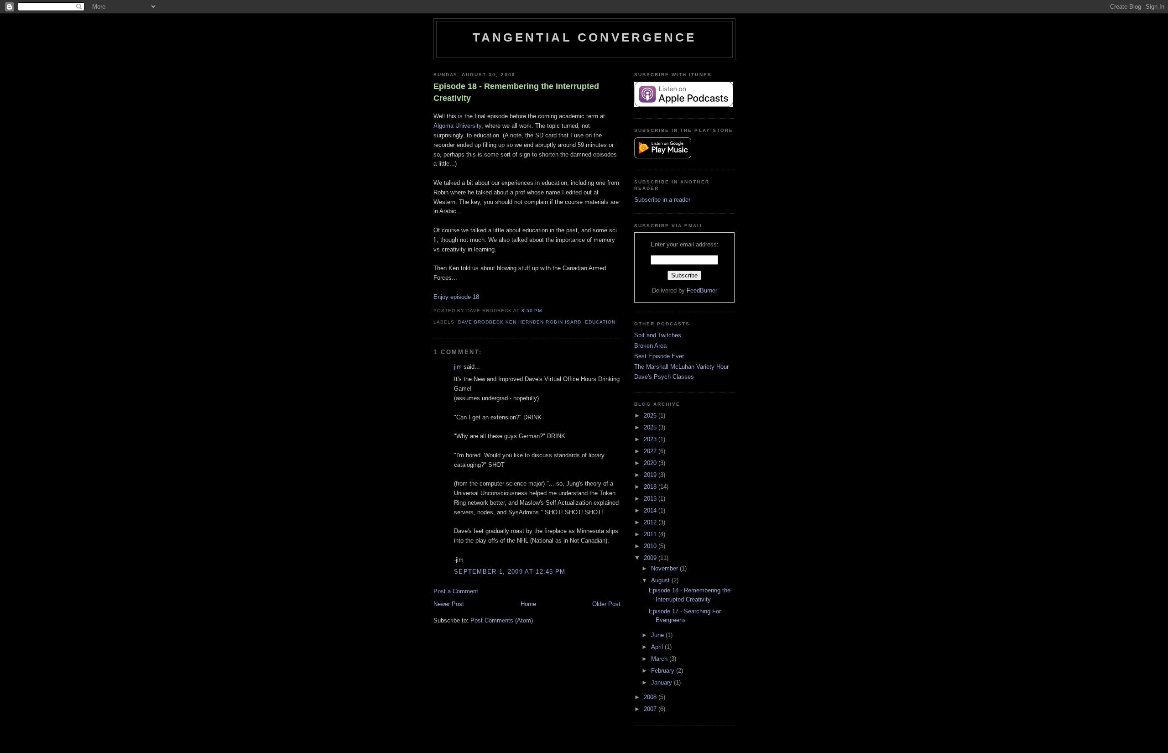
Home (528, 604)
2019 (651, 474)
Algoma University (457, 125)
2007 (651, 709)
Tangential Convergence (584, 37)
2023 (651, 439)
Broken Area (650, 345)
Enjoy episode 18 (456, 296)
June (658, 635)
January (662, 682)
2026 (651, 415)
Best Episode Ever (659, 356)
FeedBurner (702, 290)
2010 (651, 546)
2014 (651, 510)
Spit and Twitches (657, 335)
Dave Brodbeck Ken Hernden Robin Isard (519, 321)
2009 (651, 557)
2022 (651, 451)
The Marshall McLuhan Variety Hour (681, 366)
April (658, 646)
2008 (651, 697)
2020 (651, 463)
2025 (651, 427)
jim (458, 366)
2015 (651, 498)
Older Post (606, 604)
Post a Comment (455, 591)
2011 (651, 534)
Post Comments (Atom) (501, 620)
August (661, 580)
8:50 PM (531, 310)
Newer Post (448, 604)
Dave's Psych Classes (664, 376)
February (663, 670)
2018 (651, 486)
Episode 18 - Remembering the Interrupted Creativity (516, 92)
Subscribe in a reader (662, 199)
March (660, 658)
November (665, 568)
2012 (651, 522)
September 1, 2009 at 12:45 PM (510, 571)
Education (600, 321)
